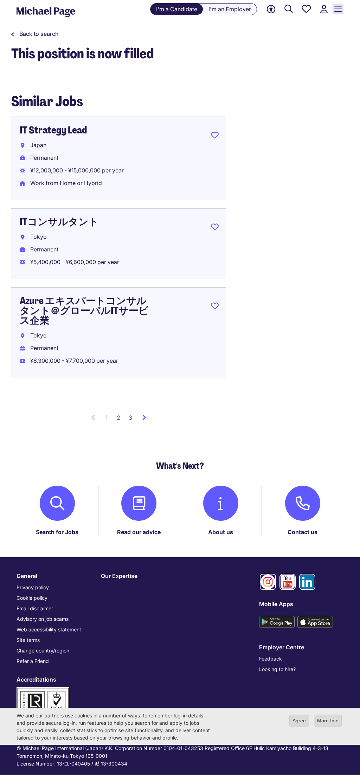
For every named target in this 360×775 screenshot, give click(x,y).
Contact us (302, 532)
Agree (299, 720)
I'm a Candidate (176, 9)
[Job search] (288, 9)
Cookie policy (32, 598)
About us (220, 532)
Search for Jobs (57, 532)
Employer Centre (281, 647)
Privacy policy (33, 587)
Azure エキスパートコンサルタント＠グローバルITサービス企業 (84, 310)
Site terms (28, 640)
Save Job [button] (215, 136)
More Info (328, 720)
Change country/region (43, 651)
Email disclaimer (35, 608)
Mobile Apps (276, 604)
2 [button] (118, 417)
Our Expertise (119, 576)
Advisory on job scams (43, 619)
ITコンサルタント (59, 221)
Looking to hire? (277, 669)
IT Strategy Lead (53, 130)
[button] (35, 33)
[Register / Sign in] (324, 9)
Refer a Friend (33, 661)
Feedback (270, 659)
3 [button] (130, 417)
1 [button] (108, 419)
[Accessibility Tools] (271, 9)
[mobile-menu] (338, 9)
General (27, 576)
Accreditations (36, 679)
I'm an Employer (229, 9)
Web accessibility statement (49, 629)
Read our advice (139, 532)
